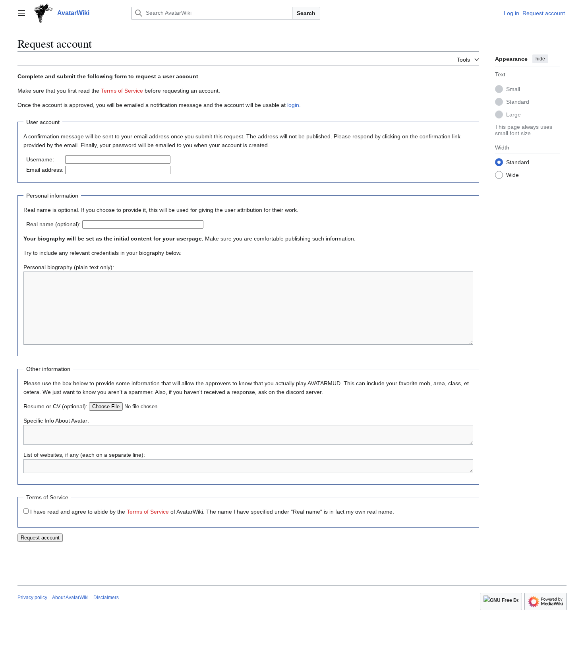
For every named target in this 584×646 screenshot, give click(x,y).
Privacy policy (32, 597)
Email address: (45, 170)
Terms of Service (122, 90)
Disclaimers (106, 597)
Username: (40, 159)
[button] (21, 13)
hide (540, 59)
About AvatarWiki (70, 597)
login (293, 105)
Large (513, 114)
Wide (512, 174)
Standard (517, 101)
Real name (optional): (53, 224)
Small (513, 88)
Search (306, 13)
